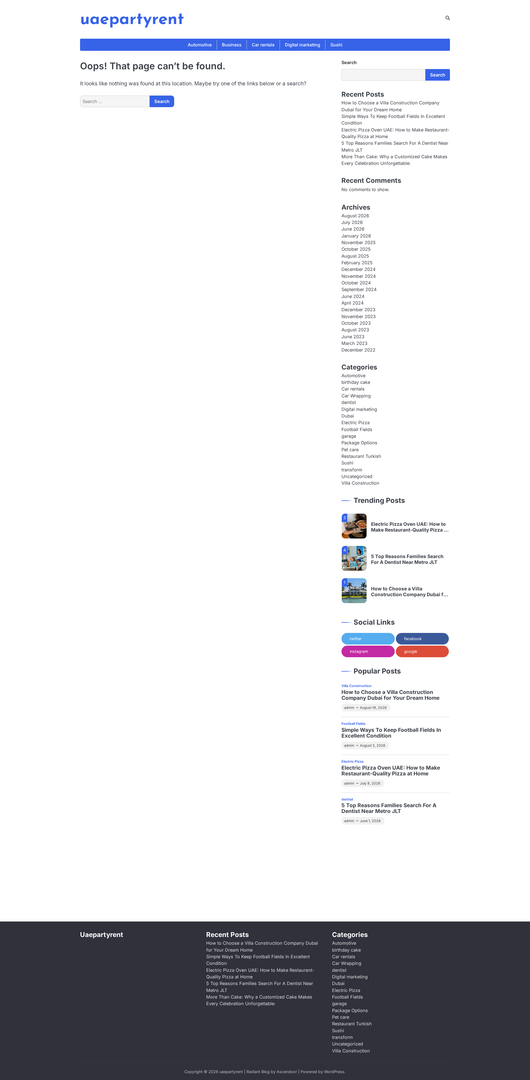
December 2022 (358, 350)
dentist (348, 402)
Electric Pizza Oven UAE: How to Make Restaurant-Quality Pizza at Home (409, 527)
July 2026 (352, 222)
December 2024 (358, 269)
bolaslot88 (376, 889)
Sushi (336, 44)
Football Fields (356, 429)
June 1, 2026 (370, 821)
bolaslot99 (352, 836)
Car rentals (263, 44)
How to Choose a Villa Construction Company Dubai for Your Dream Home (409, 591)
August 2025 (355, 256)
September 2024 (359, 289)
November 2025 (358, 242)
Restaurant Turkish (361, 456)
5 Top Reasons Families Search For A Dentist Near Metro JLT (407, 559)
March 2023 (354, 343)
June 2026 (352, 229)
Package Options (359, 442)
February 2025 (357, 262)
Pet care (350, 449)
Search (349, 62)
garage (348, 436)
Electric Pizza (355, 422)
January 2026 (356, 236)
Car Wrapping (356, 395)
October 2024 (356, 283)
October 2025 (356, 249)
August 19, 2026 (373, 708)
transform (351, 469)
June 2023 (352, 336)
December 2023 (358, 309)
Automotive (200, 44)
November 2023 (358, 316)
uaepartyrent (132, 20)
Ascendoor (287, 1071)
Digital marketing (302, 44)
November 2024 (358, 276)
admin (349, 708)
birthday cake (355, 382)
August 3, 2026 (372, 745)
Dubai (347, 416)
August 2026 (355, 215)
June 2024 (352, 296)
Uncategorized (356, 476)
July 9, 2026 (370, 783)
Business (232, 44)
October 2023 (356, 323)
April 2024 (352, 303)
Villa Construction (360, 483)
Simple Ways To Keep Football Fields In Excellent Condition (391, 733)
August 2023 (355, 329)
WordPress (334, 1071)
